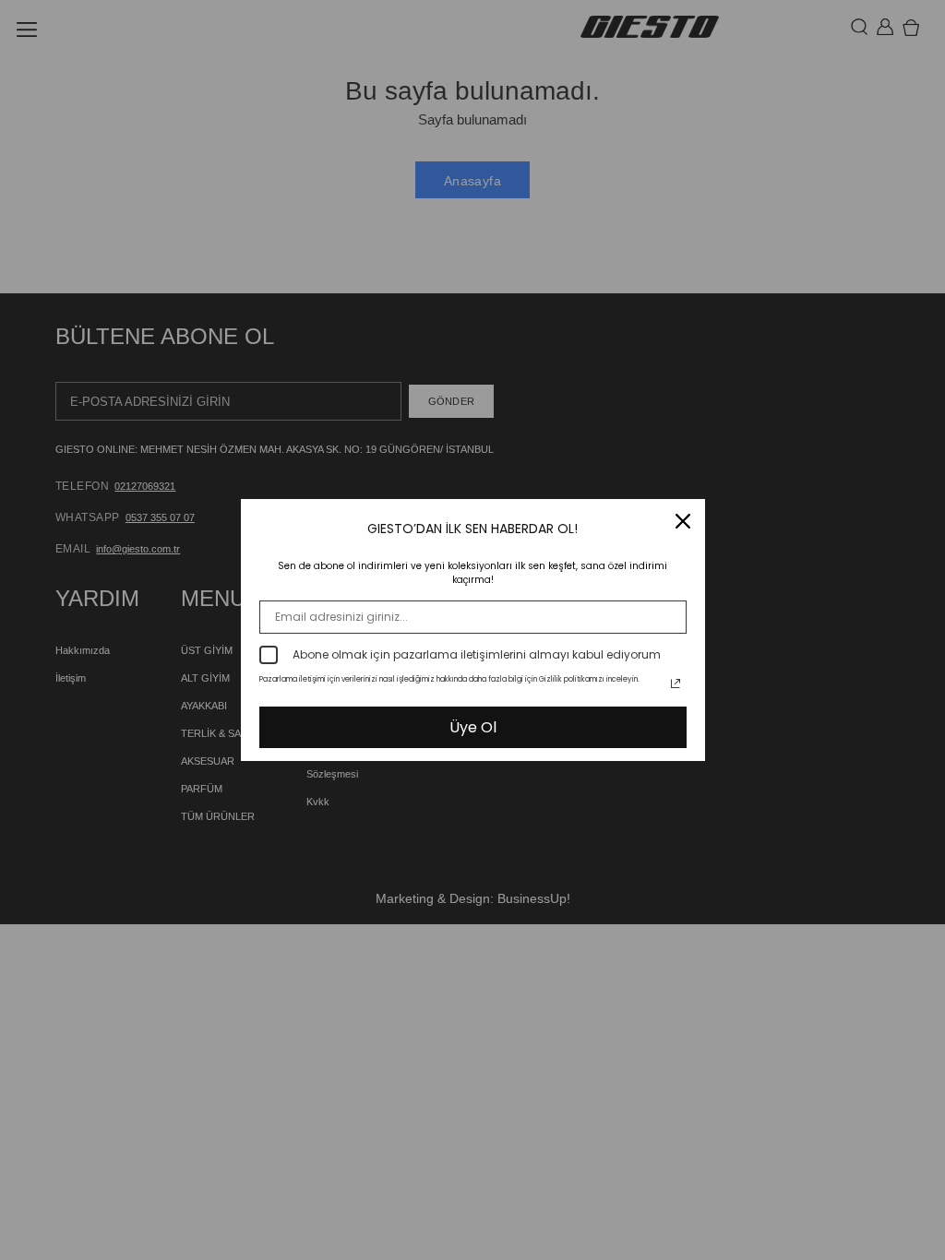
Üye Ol (472, 727)
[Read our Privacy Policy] (675, 683)
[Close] (683, 521)
